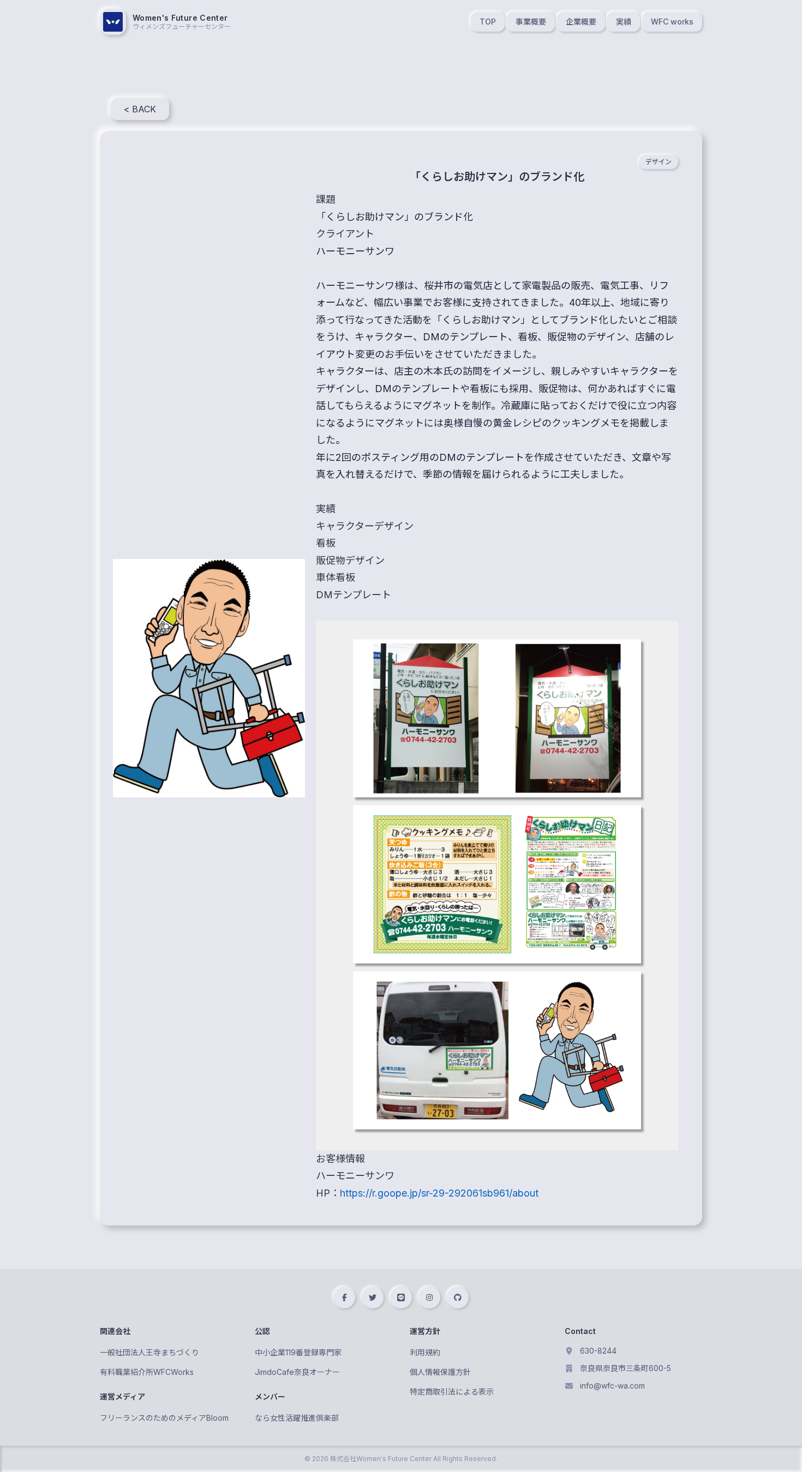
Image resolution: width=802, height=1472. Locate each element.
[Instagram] (429, 1297)
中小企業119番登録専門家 (298, 1352)
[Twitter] (373, 1297)
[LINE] (401, 1297)
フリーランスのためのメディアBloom (164, 1417)
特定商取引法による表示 (452, 1391)
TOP (488, 21)
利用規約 (425, 1352)
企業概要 (581, 21)
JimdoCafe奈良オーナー (297, 1372)
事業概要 (531, 21)
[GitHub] (458, 1297)
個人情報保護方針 (440, 1372)
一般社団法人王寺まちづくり (149, 1352)
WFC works (672, 21)
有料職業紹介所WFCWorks (147, 1372)
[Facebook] (344, 1297)
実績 (623, 21)
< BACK (140, 109)
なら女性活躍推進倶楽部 (297, 1417)
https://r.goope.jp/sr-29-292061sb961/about (439, 1193)
